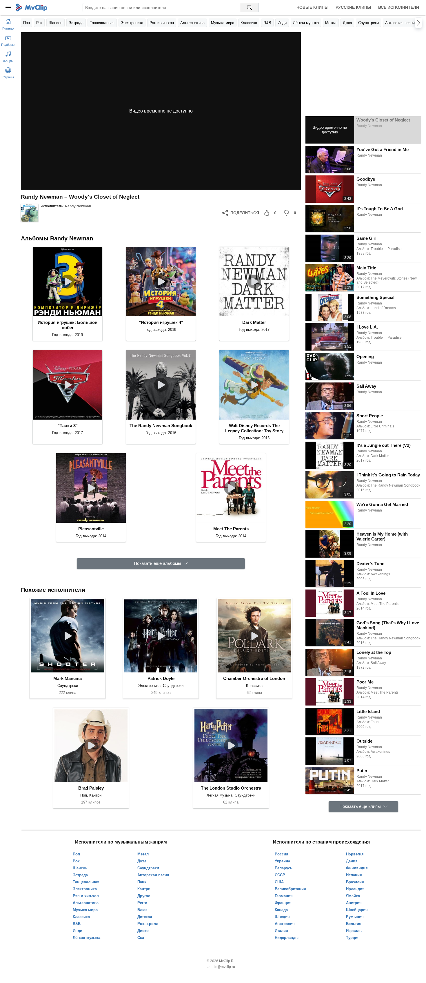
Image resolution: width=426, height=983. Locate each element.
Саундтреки (368, 23)
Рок (39, 23)
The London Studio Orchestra (231, 788)
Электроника (132, 23)
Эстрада (76, 23)
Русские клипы (353, 7)
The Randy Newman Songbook (161, 425)
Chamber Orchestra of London (254, 678)
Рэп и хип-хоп (162, 23)
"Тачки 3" (68, 425)
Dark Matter (254, 322)
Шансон (55, 23)
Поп (26, 23)
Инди (282, 23)
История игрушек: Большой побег (67, 325)
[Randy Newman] (29, 213)
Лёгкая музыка (306, 23)
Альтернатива (192, 23)
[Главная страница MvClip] (31, 7)
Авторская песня (400, 23)
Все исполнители (398, 7)
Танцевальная (102, 23)
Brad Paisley (91, 788)
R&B (267, 23)
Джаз (347, 23)
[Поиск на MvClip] (249, 7)
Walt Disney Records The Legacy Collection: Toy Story (254, 428)
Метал (330, 23)
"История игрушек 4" (161, 322)
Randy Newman (78, 206)
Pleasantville (91, 528)
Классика (249, 23)
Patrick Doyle (161, 678)
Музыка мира (222, 23)
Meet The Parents (231, 528)
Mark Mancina (67, 678)
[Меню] (8, 7)
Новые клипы (312, 7)
